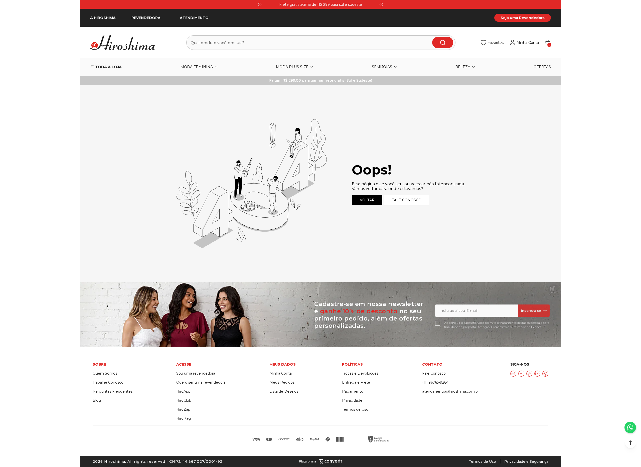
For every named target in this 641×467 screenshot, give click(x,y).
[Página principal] (125, 42)
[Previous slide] (259, 4)
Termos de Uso (482, 461)
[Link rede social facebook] (521, 374)
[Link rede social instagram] (513, 374)
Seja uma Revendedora (523, 18)
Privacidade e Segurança (526, 461)
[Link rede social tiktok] (529, 374)
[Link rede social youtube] (537, 374)
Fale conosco (406, 200)
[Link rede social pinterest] (545, 374)
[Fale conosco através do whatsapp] (630, 427)
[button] (630, 442)
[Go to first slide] (381, 4)
